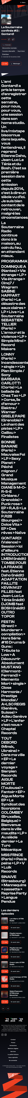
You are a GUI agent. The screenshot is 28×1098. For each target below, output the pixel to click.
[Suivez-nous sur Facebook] (2, 1034)
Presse (13, 1042)
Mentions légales (13, 1048)
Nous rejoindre (13, 1057)
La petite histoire (13, 1054)
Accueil (3, 11)
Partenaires (13, 1045)
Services (13, 1051)
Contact (13, 1039)
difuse (20, 1067)
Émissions (10, 11)
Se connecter (13, 1060)
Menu (23, 2)
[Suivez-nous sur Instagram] (5, 1034)
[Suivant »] (7, 1008)
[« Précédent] (3, 1008)
